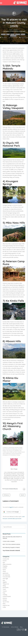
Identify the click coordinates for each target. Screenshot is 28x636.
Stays (4, 593)
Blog (21, 627)
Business (5, 598)
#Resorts (15, 488)
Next (22, 495)
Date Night (5, 578)
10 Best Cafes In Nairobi (8, 541)
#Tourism (6, 488)
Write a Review (14, 627)
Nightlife (5, 582)
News (4, 603)
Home (10, 29)
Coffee (4, 607)
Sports (4, 569)
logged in (11, 507)
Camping (17, 34)
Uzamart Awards (7, 596)
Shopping (5, 566)
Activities (16, 29)
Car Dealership (6, 575)
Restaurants (6, 587)
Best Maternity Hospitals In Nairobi (11, 547)
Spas (4, 580)
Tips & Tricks (13, 35)
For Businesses (5, 627)
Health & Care (6, 605)
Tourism (12, 34)
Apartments (5, 573)
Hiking (4, 585)
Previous (6, 495)
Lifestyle (23, 34)
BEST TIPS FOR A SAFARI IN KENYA (11, 544)
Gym (4, 562)
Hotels (4, 571)
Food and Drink (6, 576)
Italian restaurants (7, 564)
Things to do (6, 584)
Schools (4, 560)
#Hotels (11, 488)
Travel (8, 34)
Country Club (6, 559)
